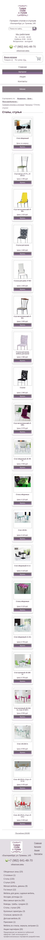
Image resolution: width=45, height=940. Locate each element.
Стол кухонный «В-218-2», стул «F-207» (22, 709)
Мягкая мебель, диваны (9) (15, 886)
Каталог (23, 72)
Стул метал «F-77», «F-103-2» (22, 174)
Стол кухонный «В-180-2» (22, 673)
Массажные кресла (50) (14, 900)
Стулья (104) (9, 882)
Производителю (10, 102)
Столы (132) (9, 879)
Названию (22, 98)
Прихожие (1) (9, 922)
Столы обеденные (22, 494)
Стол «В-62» (22, 530)
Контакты (22, 81)
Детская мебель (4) (12, 918)
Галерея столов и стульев (13, 105)
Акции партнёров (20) (13, 929)
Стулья (22, 387)
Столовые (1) (9, 875)
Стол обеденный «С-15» (22, 637)
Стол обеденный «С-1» (22, 566)
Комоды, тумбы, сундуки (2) (16, 904)
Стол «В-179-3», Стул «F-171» (22, 816)
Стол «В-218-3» (22, 744)
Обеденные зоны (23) (13, 872)
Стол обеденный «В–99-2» (22, 459)
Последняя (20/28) (22, 833)
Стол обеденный (23, 138)
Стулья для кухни (22, 245)
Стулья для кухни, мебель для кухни (22, 353)
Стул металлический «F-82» (22, 317)
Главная (22, 67)
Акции (23, 76)
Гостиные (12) (10, 890)
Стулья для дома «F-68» (22, 281)
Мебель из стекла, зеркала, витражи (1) (21, 926)
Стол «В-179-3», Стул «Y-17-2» (22, 780)
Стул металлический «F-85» (22, 210)
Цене (30, 98)
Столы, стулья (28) (12, 908)
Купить (22, 147)
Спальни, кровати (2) (13, 915)
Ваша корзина (10, 57)
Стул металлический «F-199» (22, 424)
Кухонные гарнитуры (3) (14, 911)
